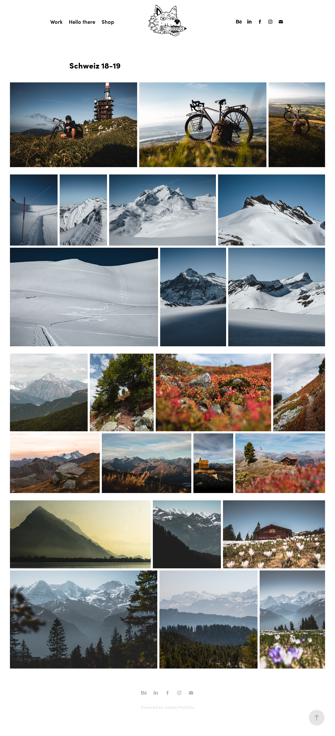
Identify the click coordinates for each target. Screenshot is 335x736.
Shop (108, 21)
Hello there (82, 21)
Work (56, 21)
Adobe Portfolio (179, 707)
